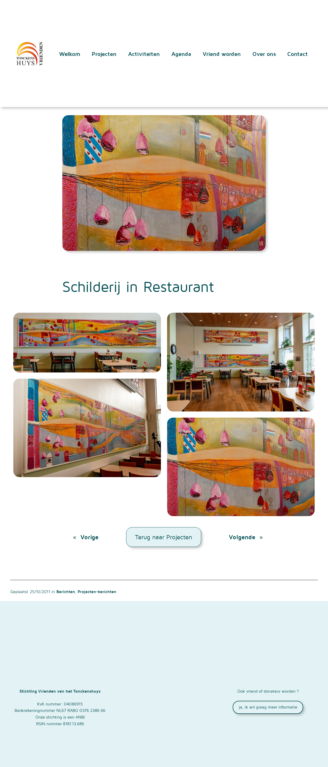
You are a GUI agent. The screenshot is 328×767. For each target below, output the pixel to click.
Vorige (89, 536)
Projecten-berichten (97, 591)
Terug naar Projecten (163, 536)
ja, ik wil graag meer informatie (268, 707)
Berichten (65, 591)
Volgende (242, 536)
